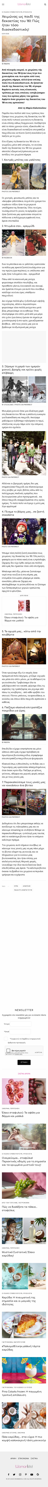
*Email (6, 1031)
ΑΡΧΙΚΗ (13, 1458)
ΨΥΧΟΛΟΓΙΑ (27, 12)
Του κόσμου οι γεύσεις (23, 1387)
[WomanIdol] (24, 4)
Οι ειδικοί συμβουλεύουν (12, 12)
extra (16, 886)
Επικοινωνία (23, 1458)
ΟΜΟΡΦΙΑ (8, 614)
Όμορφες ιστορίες (9, 1433)
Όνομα (6, 1024)
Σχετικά (34, 1458)
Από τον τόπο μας (10, 1203)
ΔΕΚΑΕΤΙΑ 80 (26, 886)
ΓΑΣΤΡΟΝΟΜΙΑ (23, 1203)
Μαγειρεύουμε (19, 1342)
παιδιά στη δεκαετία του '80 (23, 890)
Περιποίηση (17, 614)
